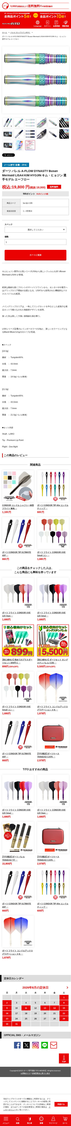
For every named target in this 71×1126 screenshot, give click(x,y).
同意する (61, 1104)
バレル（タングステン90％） (20, 32)
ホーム (4, 32)
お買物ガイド (26, 1073)
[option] (35, 80)
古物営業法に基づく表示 (41, 1073)
